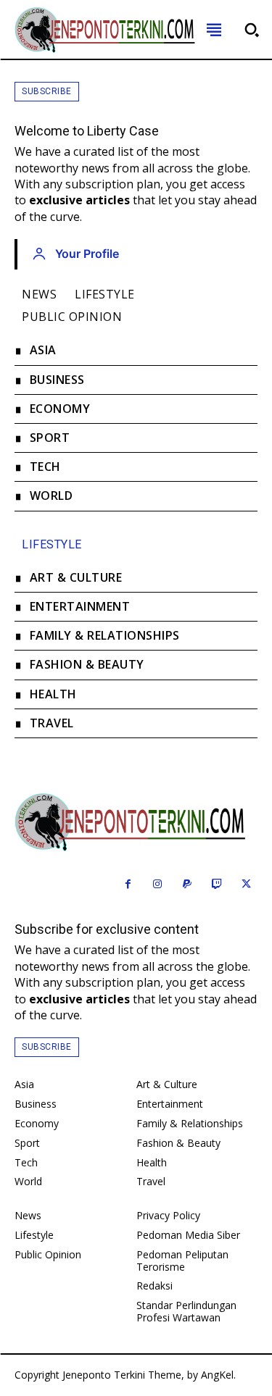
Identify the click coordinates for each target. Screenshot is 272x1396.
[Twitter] (246, 885)
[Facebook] (128, 885)
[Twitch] (216, 885)
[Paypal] (187, 885)
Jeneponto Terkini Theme (121, 1375)
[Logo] (136, 822)
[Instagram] (158, 885)
